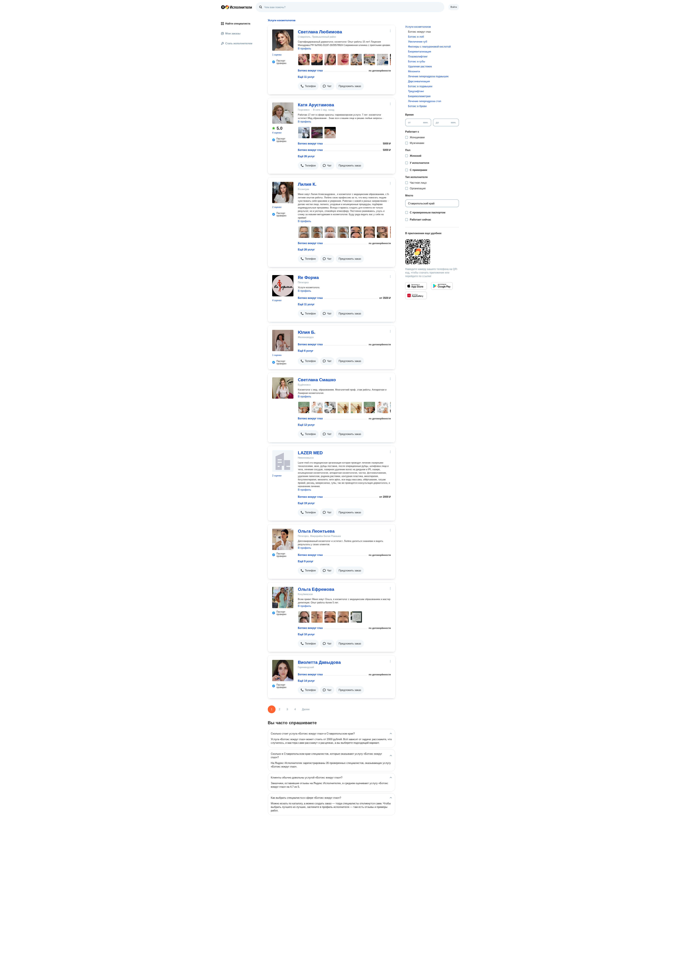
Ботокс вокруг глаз (310, 70)
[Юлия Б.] (282, 340)
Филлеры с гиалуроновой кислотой (429, 46)
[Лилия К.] (282, 192)
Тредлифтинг (416, 91)
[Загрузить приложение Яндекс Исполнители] (432, 251)
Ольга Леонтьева (316, 531)
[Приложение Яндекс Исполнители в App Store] (416, 286)
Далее (306, 709)
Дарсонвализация (419, 81)
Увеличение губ (417, 41)
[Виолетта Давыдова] (282, 670)
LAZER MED (310, 452)
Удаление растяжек (420, 66)
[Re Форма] (282, 285)
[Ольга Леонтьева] (282, 539)
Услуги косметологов (418, 26)
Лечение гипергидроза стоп (424, 101)
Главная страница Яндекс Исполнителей (236, 7)
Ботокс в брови (417, 106)
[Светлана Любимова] (282, 40)
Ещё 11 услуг (306, 76)
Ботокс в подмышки (420, 86)
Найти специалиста (237, 23)
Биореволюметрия (419, 96)
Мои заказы (232, 33)
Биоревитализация (419, 51)
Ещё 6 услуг (305, 350)
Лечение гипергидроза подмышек (428, 76)
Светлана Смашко (317, 379)
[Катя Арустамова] (282, 113)
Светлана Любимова (320, 31)
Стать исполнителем (238, 43)
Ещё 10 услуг (306, 634)
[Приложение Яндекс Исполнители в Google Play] (442, 286)
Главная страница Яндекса (223, 7)
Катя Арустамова (316, 104)
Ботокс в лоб (416, 36)
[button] (308, 86)
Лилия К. (307, 184)
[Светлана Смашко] (282, 388)
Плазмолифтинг (417, 56)
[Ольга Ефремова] (282, 597)
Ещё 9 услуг (305, 561)
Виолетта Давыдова (319, 662)
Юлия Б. (306, 332)
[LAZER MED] (282, 461)
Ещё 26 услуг (306, 156)
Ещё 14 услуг (306, 680)
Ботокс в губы (416, 61)
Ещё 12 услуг (306, 424)
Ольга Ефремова (316, 589)
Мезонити (414, 71)
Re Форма (308, 277)
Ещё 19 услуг (306, 503)
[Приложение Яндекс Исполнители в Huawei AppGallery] (416, 295)
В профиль (304, 48)
